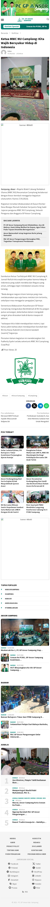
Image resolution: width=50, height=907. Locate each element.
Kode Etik (36, 838)
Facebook (14, 864)
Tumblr (38, 868)
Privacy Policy (13, 846)
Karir (12, 842)
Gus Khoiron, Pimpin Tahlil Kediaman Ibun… (29, 781)
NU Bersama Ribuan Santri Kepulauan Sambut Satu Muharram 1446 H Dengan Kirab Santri (12, 508)
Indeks (13, 838)
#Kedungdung (11, 603)
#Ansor (5, 395)
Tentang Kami (13, 850)
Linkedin (38, 876)
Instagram (14, 876)
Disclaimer (37, 846)
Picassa (14, 888)
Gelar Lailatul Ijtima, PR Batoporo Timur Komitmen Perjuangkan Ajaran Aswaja (11, 454)
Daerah (3, 648)
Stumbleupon (14, 872)
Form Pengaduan (12, 854)
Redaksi (36, 842)
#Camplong (32, 395)
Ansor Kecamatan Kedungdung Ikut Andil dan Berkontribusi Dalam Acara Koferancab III (37, 482)
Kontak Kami (36, 850)
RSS (26, 892)
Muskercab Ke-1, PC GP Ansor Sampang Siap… (22, 650)
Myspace (38, 880)
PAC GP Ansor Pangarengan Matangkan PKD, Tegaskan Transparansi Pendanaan (22, 240)
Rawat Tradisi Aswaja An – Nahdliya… (29, 822)
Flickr (38, 888)
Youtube (38, 884)
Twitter (38, 864)
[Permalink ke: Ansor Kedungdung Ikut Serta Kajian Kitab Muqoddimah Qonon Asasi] (12, 470)
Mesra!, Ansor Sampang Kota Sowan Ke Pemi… (28, 804)
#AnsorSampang (18, 395)
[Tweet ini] (34, 405)
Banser (27, 798)
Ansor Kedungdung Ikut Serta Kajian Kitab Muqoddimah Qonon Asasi (11, 482)
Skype (14, 884)
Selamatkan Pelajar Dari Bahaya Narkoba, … (29, 725)
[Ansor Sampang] (25, 19)
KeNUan (39, 798)
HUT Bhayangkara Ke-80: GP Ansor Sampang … (26, 669)
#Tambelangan (11, 608)
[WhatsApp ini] (46, 405)
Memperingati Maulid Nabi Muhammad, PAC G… (24, 791)
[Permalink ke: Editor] (3, 52)
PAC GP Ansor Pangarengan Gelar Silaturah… (25, 735)
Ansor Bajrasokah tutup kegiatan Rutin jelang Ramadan (23, 234)
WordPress (38, 872)
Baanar (3, 715)
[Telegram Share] (40, 405)
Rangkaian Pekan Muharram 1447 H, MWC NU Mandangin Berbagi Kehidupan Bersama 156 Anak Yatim (37, 455)
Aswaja (15, 778)
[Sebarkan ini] (28, 405)
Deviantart (14, 880)
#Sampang (9, 594)
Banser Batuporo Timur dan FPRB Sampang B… (22, 717)
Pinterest (14, 868)
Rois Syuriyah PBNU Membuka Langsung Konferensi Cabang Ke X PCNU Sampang (36, 508)
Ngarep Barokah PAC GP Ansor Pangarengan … (26, 813)
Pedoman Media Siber (37, 854)
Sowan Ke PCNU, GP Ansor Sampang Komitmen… (26, 658)
